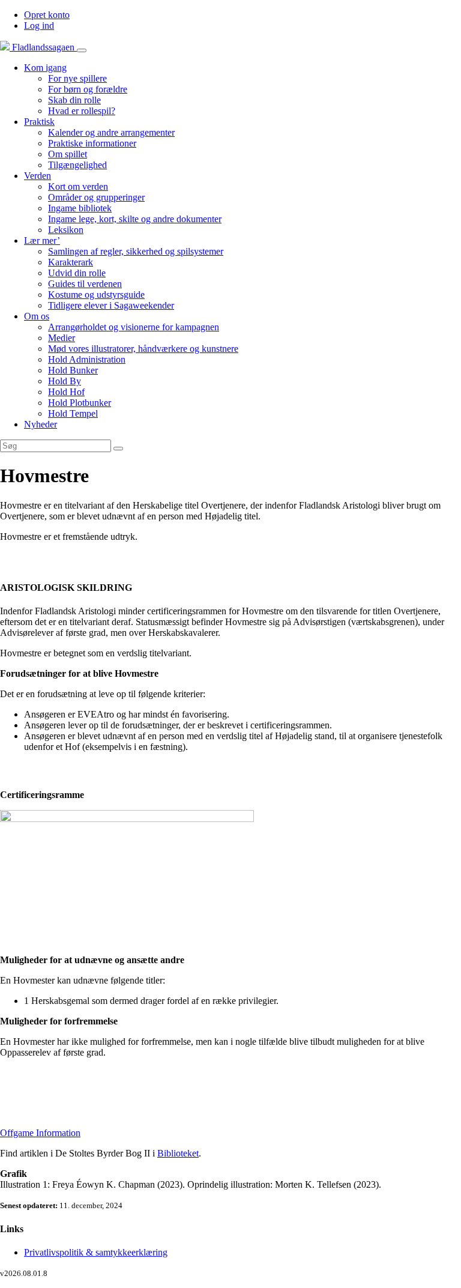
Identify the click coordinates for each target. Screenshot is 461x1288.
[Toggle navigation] (81, 50)
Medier (61, 338)
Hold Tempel (73, 413)
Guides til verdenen (85, 284)
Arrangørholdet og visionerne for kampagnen (133, 327)
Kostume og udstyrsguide (96, 294)
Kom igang (45, 67)
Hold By (64, 381)
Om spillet (67, 154)
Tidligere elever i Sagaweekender (111, 305)
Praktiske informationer (92, 143)
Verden (37, 176)
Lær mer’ (42, 240)
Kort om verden (78, 186)
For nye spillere (77, 78)
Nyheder (40, 424)
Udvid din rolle (77, 273)
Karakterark (70, 262)
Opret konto (47, 15)
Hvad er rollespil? (81, 111)
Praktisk (39, 121)
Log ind (39, 25)
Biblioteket (178, 1153)
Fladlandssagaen (43, 47)
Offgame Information (40, 1133)
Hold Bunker (73, 370)
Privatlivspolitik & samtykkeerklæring (95, 1252)
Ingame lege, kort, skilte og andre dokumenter (134, 219)
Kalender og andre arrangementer (111, 132)
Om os (36, 316)
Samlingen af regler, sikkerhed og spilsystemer (135, 251)
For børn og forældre (87, 89)
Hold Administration (86, 359)
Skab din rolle (74, 100)
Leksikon (65, 230)
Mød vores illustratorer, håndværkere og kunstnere (143, 348)
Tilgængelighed (77, 165)
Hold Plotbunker (79, 403)
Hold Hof (66, 392)
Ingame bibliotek (80, 208)
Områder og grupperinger (96, 197)
